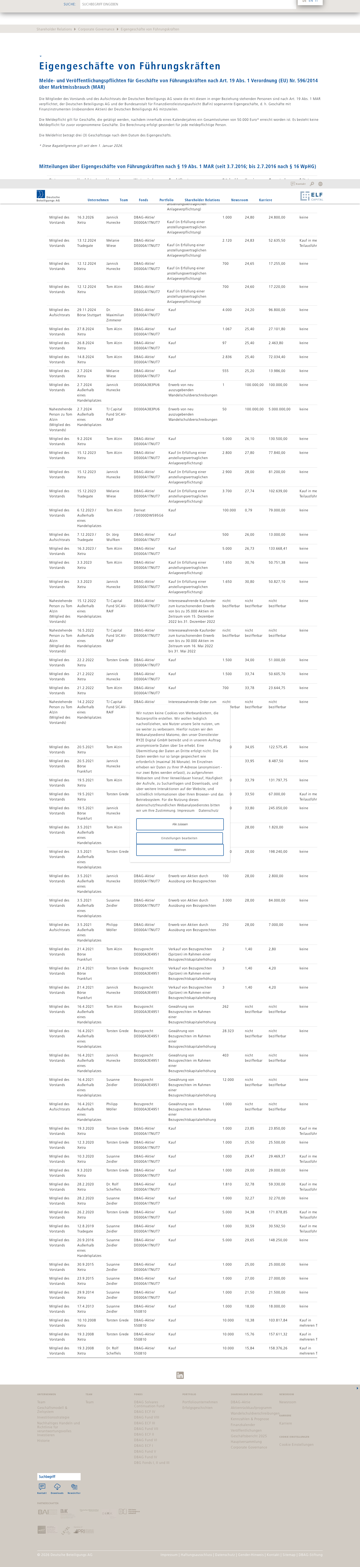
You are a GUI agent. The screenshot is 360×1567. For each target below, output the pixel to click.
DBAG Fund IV (145, 1457)
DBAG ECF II (144, 1434)
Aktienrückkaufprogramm (251, 1408)
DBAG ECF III (144, 1423)
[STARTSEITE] (48, 196)
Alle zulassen (180, 824)
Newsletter (74, 1493)
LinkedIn (180, 1375)
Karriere (265, 200)
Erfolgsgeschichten (197, 1408)
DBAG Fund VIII (146, 1417)
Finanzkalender (243, 1425)
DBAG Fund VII (146, 1429)
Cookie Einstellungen (296, 1444)
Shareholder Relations (54, 29)
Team (124, 200)
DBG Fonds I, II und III (152, 1463)
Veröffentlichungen (246, 1430)
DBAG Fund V (145, 1451)
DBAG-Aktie (240, 1402)
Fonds (143, 200)
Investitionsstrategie (53, 1417)
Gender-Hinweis (251, 1555)
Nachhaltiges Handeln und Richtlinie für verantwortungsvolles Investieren (58, 1429)
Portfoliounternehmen (200, 1402)
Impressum (169, 1555)
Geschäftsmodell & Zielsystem (52, 1410)
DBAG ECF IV (144, 1412)
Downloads (57, 1493)
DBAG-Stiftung (311, 1555)
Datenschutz (225, 1555)
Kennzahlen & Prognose (250, 1419)
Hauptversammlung (246, 1442)
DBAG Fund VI (145, 1440)
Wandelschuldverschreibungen (255, 1413)
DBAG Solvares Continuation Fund (149, 1404)
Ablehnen (180, 850)
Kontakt (42, 1493)
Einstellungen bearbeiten (179, 838)
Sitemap (289, 1555)
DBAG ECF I (143, 1445)
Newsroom (239, 200)
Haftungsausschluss (196, 1555)
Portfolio (167, 200)
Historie (43, 1440)
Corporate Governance (96, 29)
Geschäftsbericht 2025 (249, 1436)
